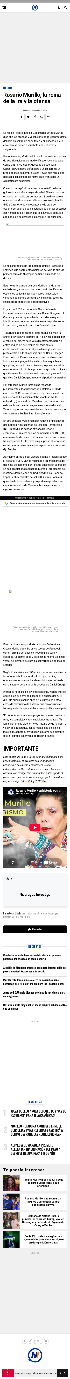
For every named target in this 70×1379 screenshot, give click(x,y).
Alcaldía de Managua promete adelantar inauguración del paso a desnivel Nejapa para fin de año (34, 969)
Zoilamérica (26, 916)
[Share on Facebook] (22, 117)
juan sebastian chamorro (34, 913)
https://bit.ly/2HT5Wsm (34, 781)
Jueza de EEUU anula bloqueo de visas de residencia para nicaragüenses (34, 994)
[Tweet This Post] (28, 117)
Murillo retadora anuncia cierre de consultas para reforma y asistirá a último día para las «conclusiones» (34, 982)
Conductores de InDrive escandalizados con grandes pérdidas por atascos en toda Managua (32, 957)
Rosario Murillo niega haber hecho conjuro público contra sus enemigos (35, 1007)
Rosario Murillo (11, 916)
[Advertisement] (35, 47)
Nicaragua (53, 913)
